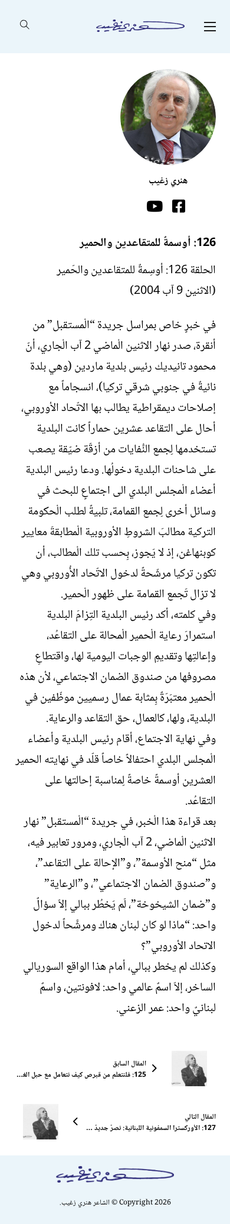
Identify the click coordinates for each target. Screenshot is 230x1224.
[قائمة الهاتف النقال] (210, 26)
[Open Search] (24, 26)
